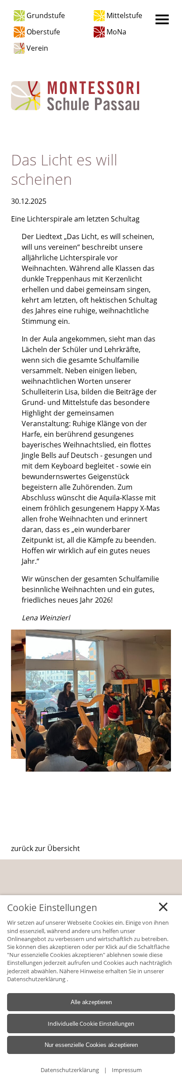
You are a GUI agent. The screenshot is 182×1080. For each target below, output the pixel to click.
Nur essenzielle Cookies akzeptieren (91, 1045)
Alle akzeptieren (91, 1002)
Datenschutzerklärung (37, 978)
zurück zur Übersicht (45, 848)
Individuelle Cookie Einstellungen (91, 1024)
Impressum (127, 1070)
